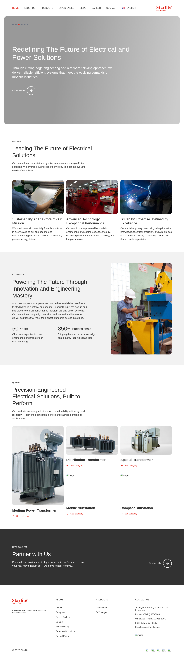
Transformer (101, 608)
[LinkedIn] (164, 650)
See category (22, 516)
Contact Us (155, 563)
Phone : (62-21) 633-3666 (147, 614)
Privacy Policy (62, 627)
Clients (59, 608)
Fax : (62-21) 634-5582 (146, 623)
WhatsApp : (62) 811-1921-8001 (150, 619)
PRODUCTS (47, 8)
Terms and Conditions (66, 631)
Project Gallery (63, 617)
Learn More (18, 90)
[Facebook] (147, 650)
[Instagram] (153, 650)
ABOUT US (29, 8)
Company (60, 612)
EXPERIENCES (66, 8)
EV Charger (101, 612)
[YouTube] (169, 650)
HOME (15, 8)
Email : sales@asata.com (147, 627)
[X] (158, 650)
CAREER (96, 8)
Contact (59, 622)
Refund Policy (62, 636)
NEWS (83, 8)
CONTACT (111, 8)
